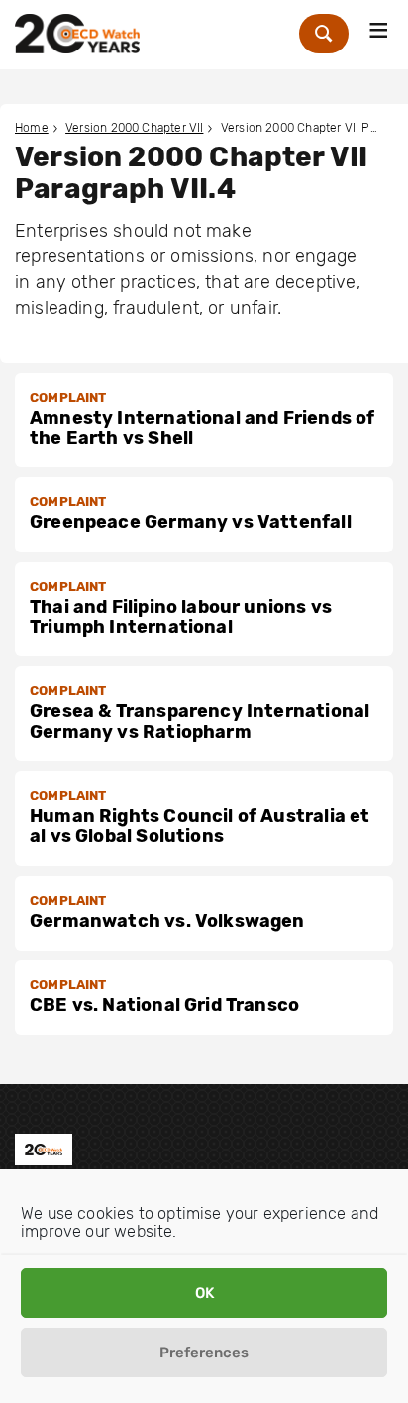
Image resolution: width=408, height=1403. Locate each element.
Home (32, 128)
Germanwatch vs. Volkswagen (167, 921)
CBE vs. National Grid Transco (164, 1005)
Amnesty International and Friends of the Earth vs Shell (202, 428)
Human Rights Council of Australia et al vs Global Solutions (199, 826)
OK (204, 1293)
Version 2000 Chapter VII (134, 128)
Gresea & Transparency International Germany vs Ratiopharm (199, 721)
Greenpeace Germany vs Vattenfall (191, 522)
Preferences (204, 1352)
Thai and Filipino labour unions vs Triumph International (181, 617)
